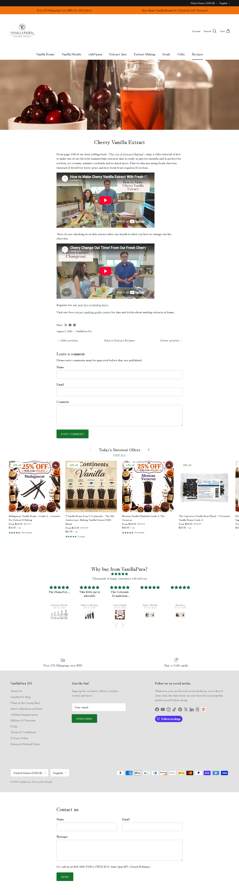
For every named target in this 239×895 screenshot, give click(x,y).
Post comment (72, 434)
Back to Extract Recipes (119, 340)
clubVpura (95, 54)
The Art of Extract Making (126, 154)
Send (65, 877)
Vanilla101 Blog (20, 697)
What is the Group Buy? (25, 703)
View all (119, 455)
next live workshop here (93, 305)
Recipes (197, 54)
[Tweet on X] (65, 325)
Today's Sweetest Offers (119, 449)
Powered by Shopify (42, 781)
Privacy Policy (19, 738)
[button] (116, 625)
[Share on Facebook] (70, 325)
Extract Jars (118, 54)
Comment (63, 402)
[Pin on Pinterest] (74, 325)
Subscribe (84, 718)
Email (60, 384)
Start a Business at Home (26, 708)
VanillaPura (25, 781)
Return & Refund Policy (25, 744)
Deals (166, 54)
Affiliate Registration (24, 714)
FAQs (13, 726)
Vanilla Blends (71, 54)
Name (60, 367)
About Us (16, 691)
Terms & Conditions (23, 732)
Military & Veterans (23, 720)
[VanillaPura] (22, 31)
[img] (119, 574)
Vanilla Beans (45, 54)
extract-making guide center (92, 312)
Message (62, 836)
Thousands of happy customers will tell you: (119, 578)
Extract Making (144, 54)
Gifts (181, 54)
